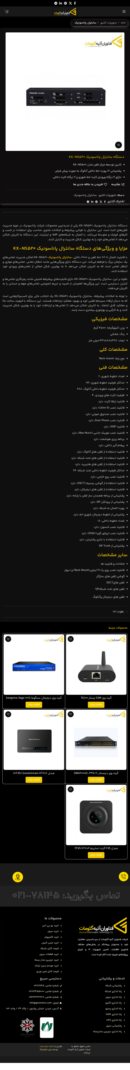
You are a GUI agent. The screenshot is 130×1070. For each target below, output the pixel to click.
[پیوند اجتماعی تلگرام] (55, 3)
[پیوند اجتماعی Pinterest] (65, 3)
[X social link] (70, 3)
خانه (123, 23)
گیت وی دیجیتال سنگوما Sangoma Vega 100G (34, 698)
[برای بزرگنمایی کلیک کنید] (118, 145)
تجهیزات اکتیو (108, 23)
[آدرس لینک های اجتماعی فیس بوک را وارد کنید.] (75, 3)
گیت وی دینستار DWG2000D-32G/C (96, 773)
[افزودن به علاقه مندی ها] (71, 639)
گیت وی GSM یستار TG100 (96, 698)
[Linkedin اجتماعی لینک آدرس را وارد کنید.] (60, 3)
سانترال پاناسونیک (85, 23)
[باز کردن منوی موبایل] (124, 11)
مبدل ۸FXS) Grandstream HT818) (34, 773)
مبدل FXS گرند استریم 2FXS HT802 (96, 848)
